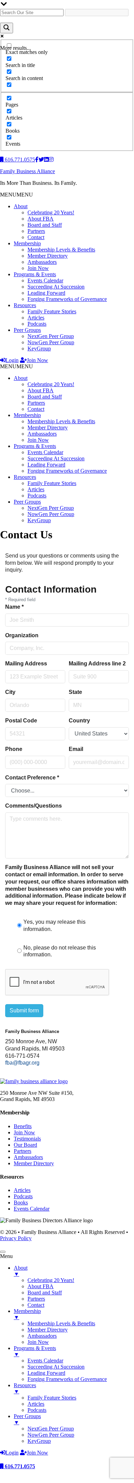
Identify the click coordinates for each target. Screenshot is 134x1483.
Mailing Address (26, 663)
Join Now (38, 268)
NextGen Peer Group (50, 336)
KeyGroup (39, 348)
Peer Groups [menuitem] (27, 1419)
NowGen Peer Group (50, 342)
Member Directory (47, 256)
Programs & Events (35, 274)
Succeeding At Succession (56, 287)
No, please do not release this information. (59, 951)
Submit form (24, 1010)
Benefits (23, 1126)
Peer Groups (27, 330)
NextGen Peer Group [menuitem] (50, 1428)
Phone (13, 749)
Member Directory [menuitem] (47, 1330)
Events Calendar (45, 280)
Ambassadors (42, 262)
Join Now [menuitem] (38, 1342)
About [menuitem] (20, 1271)
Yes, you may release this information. (54, 925)
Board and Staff (44, 225)
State (75, 692)
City (10, 692)
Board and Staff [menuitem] (44, 1292)
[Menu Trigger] (2, 1252)
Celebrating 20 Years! (50, 212)
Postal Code (21, 720)
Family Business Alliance (27, 171)
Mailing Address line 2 (97, 663)
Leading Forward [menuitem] (46, 1373)
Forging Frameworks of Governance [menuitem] (67, 1379)
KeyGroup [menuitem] (39, 1441)
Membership (27, 243)
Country (79, 720)
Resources (25, 305)
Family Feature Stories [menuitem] (51, 1398)
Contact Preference (32, 777)
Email (76, 749)
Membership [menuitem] (27, 1314)
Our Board (25, 1145)
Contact (35, 237)
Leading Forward (46, 293)
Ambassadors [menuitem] (42, 1336)
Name (14, 607)
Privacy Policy (16, 1238)
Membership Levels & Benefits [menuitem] (61, 1323)
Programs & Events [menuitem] (35, 1351)
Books (21, 1202)
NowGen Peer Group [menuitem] (50, 1435)
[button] (16, 195)
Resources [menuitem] (25, 1388)
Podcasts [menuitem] (36, 1410)
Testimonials (27, 1139)
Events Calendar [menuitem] (45, 1360)
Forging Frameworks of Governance (67, 299)
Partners (36, 231)
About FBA (40, 219)
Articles (35, 318)
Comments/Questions (33, 806)
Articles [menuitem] (35, 1404)
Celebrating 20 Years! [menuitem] (50, 1280)
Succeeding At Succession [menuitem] (56, 1367)
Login (12, 360)
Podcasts (36, 324)
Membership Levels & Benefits (61, 249)
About (20, 206)
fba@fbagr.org (22, 1063)
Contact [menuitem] (35, 1305)
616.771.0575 (19, 1466)
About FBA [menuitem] (40, 1286)
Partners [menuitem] (36, 1299)
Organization (21, 635)
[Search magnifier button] (6, 28)
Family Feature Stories (51, 311)
